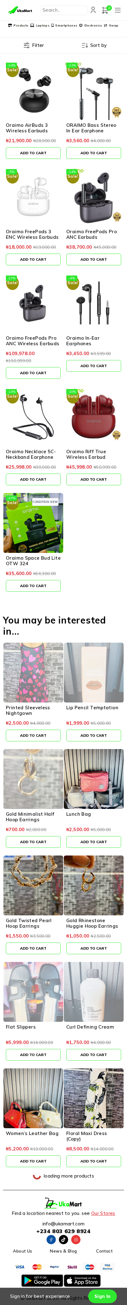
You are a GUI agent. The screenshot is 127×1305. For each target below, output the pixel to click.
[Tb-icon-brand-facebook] (51, 1239)
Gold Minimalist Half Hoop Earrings (30, 816)
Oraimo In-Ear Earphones (83, 340)
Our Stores (103, 1213)
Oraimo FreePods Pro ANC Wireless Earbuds (32, 340)
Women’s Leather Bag (32, 1133)
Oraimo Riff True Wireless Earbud (86, 454)
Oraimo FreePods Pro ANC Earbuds (91, 234)
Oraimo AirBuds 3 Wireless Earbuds (27, 128)
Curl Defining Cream (90, 1027)
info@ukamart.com (64, 1224)
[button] (33, 153)
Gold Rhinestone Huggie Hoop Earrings (92, 923)
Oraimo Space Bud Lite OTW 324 (33, 560)
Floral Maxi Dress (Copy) (86, 1136)
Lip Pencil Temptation (92, 707)
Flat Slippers (21, 1027)
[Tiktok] (63, 1239)
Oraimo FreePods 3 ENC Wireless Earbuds (32, 234)
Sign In (102, 1296)
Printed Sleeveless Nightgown (28, 710)
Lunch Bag (78, 814)
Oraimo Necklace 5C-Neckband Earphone (31, 454)
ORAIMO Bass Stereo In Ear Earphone (91, 128)
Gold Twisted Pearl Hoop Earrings (29, 923)
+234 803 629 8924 (63, 1231)
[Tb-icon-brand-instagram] (75, 1239)
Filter (38, 45)
